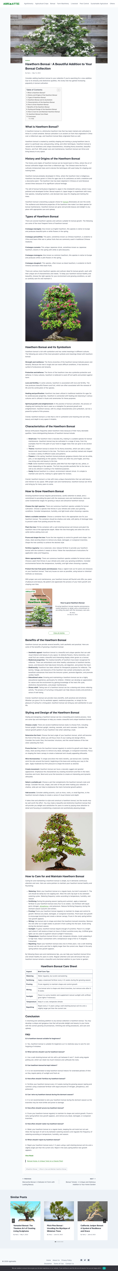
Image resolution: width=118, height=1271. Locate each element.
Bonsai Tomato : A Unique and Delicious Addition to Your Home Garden (81, 1181)
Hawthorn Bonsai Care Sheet (38, 114)
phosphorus (44, 906)
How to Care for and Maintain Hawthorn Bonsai (44, 112)
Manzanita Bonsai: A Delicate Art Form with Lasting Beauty (38, 1181)
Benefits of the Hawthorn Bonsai (39, 107)
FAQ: (32, 118)
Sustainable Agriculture (99, 4)
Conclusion (32, 116)
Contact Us (70, 1264)
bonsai (65, 202)
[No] (116, 1268)
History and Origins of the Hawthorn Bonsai (42, 95)
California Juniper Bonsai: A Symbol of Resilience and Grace (92, 1228)
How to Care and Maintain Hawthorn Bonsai (52, 1169)
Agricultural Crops (41, 4)
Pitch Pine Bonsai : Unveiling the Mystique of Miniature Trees (58, 1228)
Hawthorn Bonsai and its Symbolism (40, 100)
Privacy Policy (66, 1260)
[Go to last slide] (13, 1221)
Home (48, 1260)
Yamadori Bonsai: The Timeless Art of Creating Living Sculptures (24, 1228)
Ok (104, 1268)
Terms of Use (59, 1264)
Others (112, 4)
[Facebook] (81, 1260)
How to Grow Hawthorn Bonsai (38, 104)
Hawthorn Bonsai (31, 1169)
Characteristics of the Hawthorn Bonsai (41, 102)
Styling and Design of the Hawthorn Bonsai (42, 109)
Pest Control (84, 4)
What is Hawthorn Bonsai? (36, 93)
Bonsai (52, 4)
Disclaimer (48, 1264)
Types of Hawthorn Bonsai (37, 97)
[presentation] (25, 1211)
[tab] (55, 1241)
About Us (56, 1260)
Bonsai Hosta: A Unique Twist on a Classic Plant (45, 1161)
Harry (29, 73)
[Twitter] (84, 1260)
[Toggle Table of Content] (58, 90)
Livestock (74, 4)
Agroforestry (28, 4)
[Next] (104, 1221)
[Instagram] (88, 1260)
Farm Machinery (63, 4)
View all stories (59, 633)
